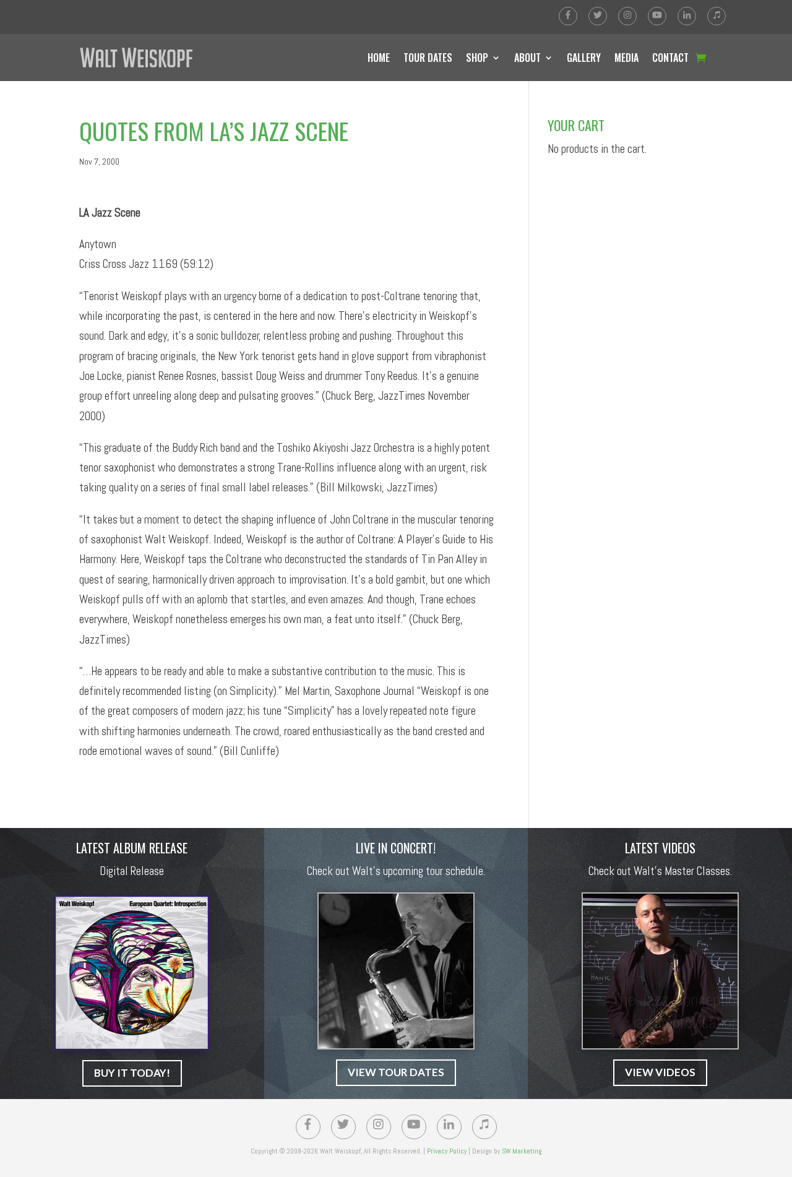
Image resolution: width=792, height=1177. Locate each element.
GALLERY (584, 57)
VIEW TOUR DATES (396, 1072)
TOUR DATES (427, 57)
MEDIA (626, 57)
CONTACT (670, 57)
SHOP (477, 57)
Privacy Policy (447, 1151)
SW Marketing (521, 1151)
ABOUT (527, 57)
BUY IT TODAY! (132, 1072)
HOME (379, 57)
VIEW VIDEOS (660, 1072)
